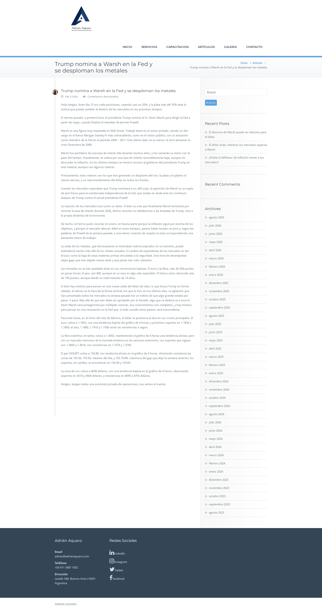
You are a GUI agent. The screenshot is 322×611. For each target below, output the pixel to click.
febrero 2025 (217, 365)
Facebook (118, 578)
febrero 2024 (217, 463)
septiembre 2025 (219, 307)
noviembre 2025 (219, 291)
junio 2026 (215, 234)
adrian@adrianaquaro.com (72, 556)
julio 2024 (215, 422)
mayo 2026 (215, 242)
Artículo (257, 63)
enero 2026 (216, 275)
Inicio (244, 63)
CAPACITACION (177, 47)
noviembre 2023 (219, 488)
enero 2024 (216, 471)
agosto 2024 (216, 414)
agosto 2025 (216, 316)
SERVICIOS (149, 47)
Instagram (120, 562)
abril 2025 (215, 348)
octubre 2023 (217, 496)
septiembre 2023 (219, 504)
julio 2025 (215, 324)
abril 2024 (215, 447)
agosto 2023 (216, 512)
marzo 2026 (216, 258)
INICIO (127, 47)
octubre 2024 (217, 398)
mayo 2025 (215, 340)
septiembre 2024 (219, 406)
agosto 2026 (216, 217)
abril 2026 (215, 250)
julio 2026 (215, 225)
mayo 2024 (215, 439)
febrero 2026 (217, 266)
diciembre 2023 (218, 479)
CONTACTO (254, 47)
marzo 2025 (216, 357)
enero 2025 (216, 373)
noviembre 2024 (219, 389)
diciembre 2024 (218, 381)
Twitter (119, 570)
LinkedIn (119, 553)
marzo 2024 (216, 455)
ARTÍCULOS (206, 47)
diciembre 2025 (218, 283)
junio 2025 (215, 332)
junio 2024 (215, 430)
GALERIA (230, 47)
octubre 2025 (217, 299)
